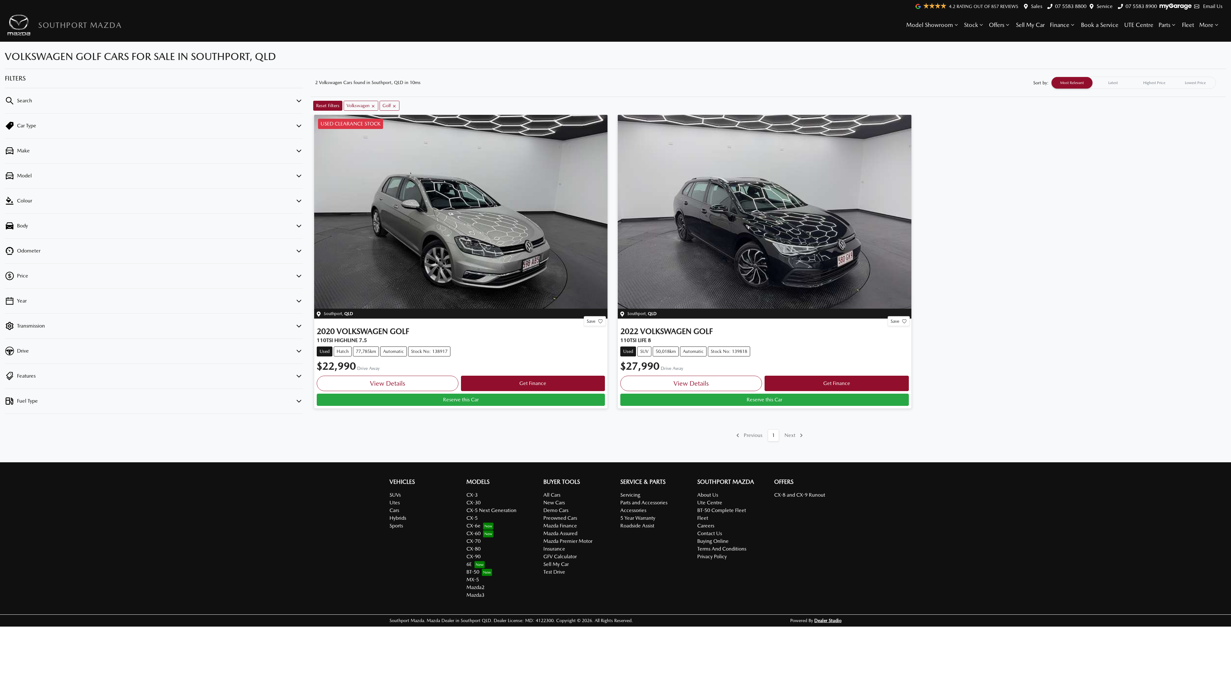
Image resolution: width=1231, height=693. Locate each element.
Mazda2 (475, 587)
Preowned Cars (560, 518)
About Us (707, 495)
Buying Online (713, 541)
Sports (396, 526)
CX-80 (473, 549)
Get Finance (532, 383)
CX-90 (473, 556)
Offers (996, 24)
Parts (1164, 24)
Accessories (633, 510)
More (1206, 24)
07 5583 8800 (1070, 6)
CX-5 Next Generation (491, 510)
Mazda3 (475, 595)
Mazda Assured (560, 533)
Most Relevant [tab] (1072, 83)
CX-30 (473, 503)
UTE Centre (1138, 24)
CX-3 (472, 495)
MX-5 (472, 580)
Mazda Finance (560, 526)
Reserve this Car (461, 400)
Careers (705, 526)
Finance (1059, 24)
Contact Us (709, 533)
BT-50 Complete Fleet (721, 510)
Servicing (630, 495)
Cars (394, 510)
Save (591, 321)
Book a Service (1099, 24)
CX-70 (473, 541)
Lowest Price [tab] (1195, 83)
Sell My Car (1030, 24)
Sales (1036, 6)
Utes (394, 503)
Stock (971, 24)
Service (1105, 6)
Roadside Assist (637, 526)
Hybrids (397, 518)
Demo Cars (555, 510)
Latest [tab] (1113, 83)
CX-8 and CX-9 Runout (799, 495)
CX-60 (473, 533)
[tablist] (1133, 83)
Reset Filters (327, 105)
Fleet (1188, 24)
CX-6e (473, 526)
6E (469, 564)
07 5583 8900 (1141, 6)
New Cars (554, 503)
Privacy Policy (712, 556)
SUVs (395, 495)
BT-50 (472, 572)
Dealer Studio (828, 620)
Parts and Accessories (643, 503)
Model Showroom (929, 24)
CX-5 (472, 518)
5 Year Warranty (637, 518)
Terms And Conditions (721, 549)
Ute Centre (709, 503)
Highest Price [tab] (1154, 83)
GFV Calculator (560, 556)
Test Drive (554, 572)
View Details (387, 383)
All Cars (551, 495)
